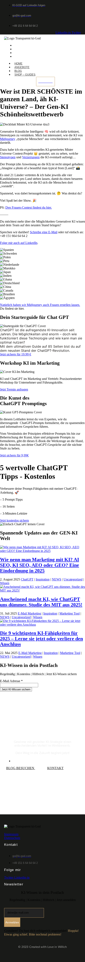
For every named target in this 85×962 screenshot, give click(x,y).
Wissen (4, 583)
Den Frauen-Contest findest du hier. (28, 207)
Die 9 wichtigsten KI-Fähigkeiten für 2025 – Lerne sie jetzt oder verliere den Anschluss (41, 638)
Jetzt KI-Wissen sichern (16, 689)
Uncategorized (73, 579)
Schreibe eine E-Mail (43, 232)
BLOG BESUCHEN (20, 768)
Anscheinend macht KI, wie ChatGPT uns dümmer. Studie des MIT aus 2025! (41, 602)
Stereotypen (7, 157)
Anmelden (12, 922)
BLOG (18, 52)
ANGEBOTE (22, 49)
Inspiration (43, 579)
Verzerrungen (31, 157)
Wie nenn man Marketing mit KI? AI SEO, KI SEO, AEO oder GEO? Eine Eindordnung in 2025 (39, 565)
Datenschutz (12, 838)
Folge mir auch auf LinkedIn (18, 243)
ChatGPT (27, 579)
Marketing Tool (69, 613)
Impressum (11, 834)
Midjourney (7, 139)
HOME (19, 45)
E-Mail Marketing (29, 613)
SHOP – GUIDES (25, 56)
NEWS (56, 579)
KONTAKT (55, 768)
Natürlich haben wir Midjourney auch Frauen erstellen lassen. (40, 305)
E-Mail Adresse (11, 681)
